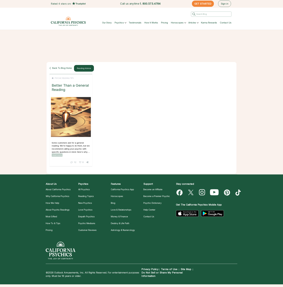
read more (57, 155)
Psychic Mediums (86, 223)
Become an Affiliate (152, 189)
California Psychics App (122, 189)
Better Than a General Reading (70, 87)
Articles (192, 22)
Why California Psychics (57, 196)
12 (75, 162)
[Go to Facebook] (180, 192)
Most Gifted (51, 216)
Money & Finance (119, 216)
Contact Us (225, 22)
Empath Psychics (86, 216)
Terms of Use (169, 269)
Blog (113, 203)
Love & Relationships (121, 209)
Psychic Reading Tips (64, 78)
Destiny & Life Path (120, 223)
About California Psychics (58, 189)
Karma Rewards (209, 22)
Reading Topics (86, 196)
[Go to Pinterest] (226, 192)
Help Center (149, 209)
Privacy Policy (150, 269)
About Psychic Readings (58, 209)
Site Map (186, 269)
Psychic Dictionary (152, 203)
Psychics (119, 22)
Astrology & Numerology (123, 230)
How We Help (52, 203)
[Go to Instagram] (202, 192)
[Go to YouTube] (214, 192)
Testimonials (135, 22)
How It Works (151, 22)
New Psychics (85, 203)
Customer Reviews (87, 230)
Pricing (164, 22)
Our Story (107, 22)
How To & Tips (53, 223)
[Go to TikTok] (237, 192)
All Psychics (84, 189)
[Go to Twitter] (191, 192)
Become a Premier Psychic (156, 196)
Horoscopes (177, 22)
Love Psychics (85, 209)
